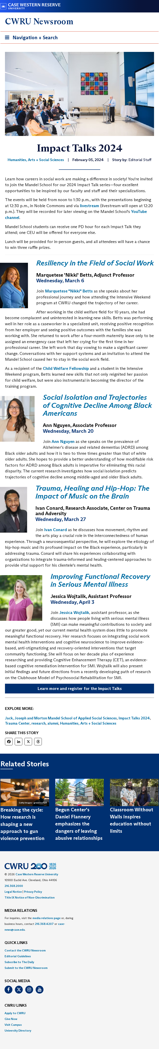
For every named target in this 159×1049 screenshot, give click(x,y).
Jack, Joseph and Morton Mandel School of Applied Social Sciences (61, 718)
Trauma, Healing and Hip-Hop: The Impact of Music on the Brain (92, 492)
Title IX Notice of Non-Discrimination (30, 897)
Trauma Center (17, 723)
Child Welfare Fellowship (66, 368)
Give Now (11, 1019)
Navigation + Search (30, 38)
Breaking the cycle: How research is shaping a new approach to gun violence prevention (22, 824)
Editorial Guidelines (18, 956)
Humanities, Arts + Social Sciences (88, 723)
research (38, 723)
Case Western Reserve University (37, 874)
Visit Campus (13, 1025)
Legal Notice (13, 892)
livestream (89, 205)
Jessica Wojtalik (74, 612)
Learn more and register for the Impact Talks (79, 688)
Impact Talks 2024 (134, 718)
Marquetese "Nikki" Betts (69, 291)
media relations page (46, 918)
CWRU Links (16, 1006)
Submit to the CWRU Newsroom (26, 968)
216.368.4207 (44, 924)
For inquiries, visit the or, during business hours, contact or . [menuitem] (39, 924)
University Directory (18, 1030)
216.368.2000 (14, 886)
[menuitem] (79, 950)
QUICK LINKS (16, 943)
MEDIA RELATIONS (21, 911)
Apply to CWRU (15, 1013)
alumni (52, 723)
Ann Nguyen (63, 441)
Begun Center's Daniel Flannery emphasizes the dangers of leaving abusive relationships (78, 824)
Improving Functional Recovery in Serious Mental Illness (100, 580)
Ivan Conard (55, 529)
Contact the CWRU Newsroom (25, 950)
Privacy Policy (33, 892)
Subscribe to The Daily (19, 962)
